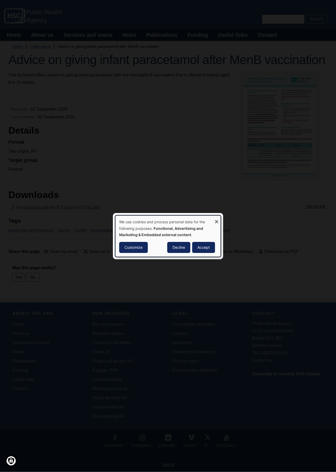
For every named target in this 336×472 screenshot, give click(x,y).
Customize (133, 247)
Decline (178, 247)
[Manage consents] (11, 460)
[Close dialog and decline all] (216, 218)
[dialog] (168, 235)
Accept (203, 247)
